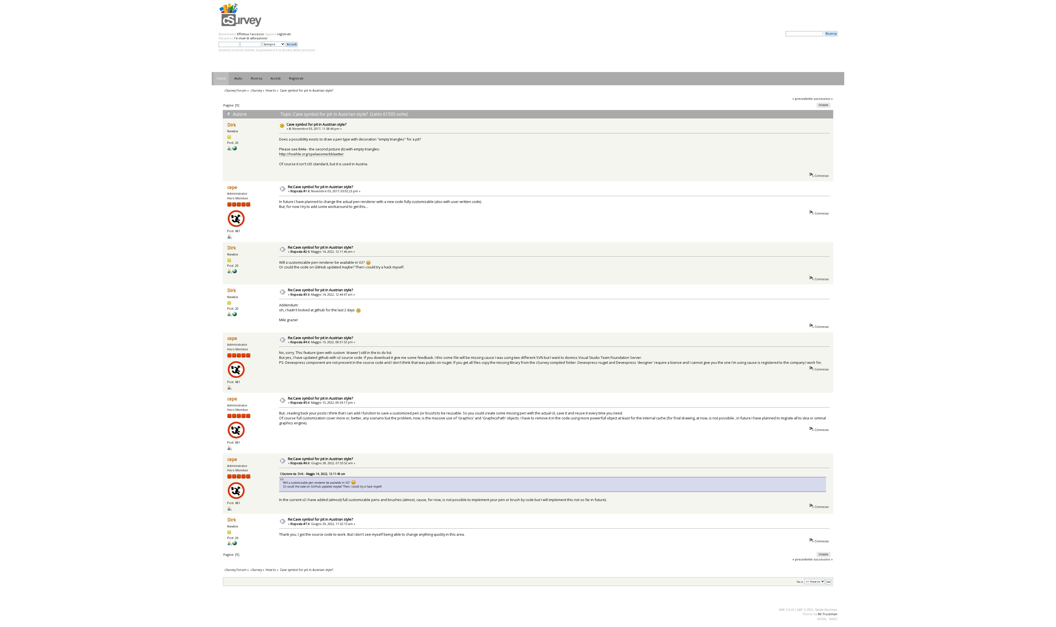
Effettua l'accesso (250, 34)
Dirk (231, 125)
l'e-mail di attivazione (250, 38)
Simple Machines (826, 609)
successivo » (823, 99)
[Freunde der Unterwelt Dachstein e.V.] (234, 149)
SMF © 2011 (805, 609)
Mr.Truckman (827, 614)
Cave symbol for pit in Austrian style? (316, 124)
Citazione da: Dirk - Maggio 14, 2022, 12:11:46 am (312, 474)
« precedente (802, 99)
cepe (232, 187)
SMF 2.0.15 (786, 609)
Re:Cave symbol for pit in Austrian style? (320, 186)
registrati (284, 34)
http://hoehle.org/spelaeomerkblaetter (311, 154)
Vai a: (800, 582)
